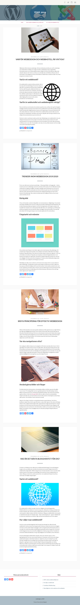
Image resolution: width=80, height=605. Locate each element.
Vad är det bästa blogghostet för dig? (40, 459)
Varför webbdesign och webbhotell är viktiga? (40, 59)
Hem (22, 22)
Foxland (45, 602)
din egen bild (34, 394)
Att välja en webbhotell (52, 22)
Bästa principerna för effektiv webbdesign (40, 321)
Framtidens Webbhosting (49, 585)
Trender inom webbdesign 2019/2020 (40, 176)
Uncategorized (28, 130)
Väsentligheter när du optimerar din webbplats (54, 588)
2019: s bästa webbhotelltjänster (34, 22)
